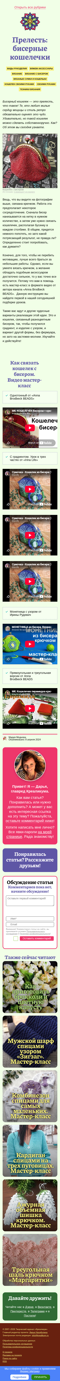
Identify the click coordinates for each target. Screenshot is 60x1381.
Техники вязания (30, 89)
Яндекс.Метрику (29, 1371)
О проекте (7, 1352)
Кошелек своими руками (19, 84)
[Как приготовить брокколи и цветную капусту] (31, 996)
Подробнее (19, 1377)
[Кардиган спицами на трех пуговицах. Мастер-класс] (31, 1162)
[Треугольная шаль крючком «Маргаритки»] (30, 1260)
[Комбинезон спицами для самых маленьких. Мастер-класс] (31, 1105)
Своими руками (46, 84)
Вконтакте (44, 1307)
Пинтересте (18, 1311)
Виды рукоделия (17, 68)
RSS (5, 1361)
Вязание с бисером (36, 74)
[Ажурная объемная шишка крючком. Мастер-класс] (31, 1214)
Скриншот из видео (24, 192)
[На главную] (30, 29)
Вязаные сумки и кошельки (30, 79)
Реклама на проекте (12, 1355)
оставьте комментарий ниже (29, 821)
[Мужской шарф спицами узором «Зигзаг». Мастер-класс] (31, 1051)
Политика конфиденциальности (18, 1347)
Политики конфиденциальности (35, 934)
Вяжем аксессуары (41, 68)
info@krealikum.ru (40, 1335)
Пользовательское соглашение (17, 1344)
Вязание (17, 74)
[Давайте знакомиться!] (30, 766)
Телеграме (37, 1311)
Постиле (29, 1315)
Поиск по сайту (10, 1358)
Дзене (29, 1307)
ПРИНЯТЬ (40, 1377)
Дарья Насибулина (38, 1332)
